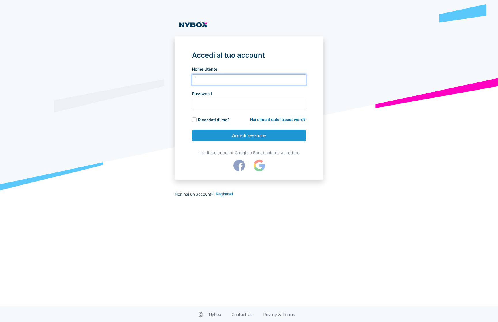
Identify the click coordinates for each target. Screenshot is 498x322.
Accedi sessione (249, 135)
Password (202, 93)
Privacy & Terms (279, 314)
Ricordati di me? (214, 119)
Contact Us (242, 314)
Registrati (224, 193)
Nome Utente (204, 69)
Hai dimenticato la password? (278, 119)
